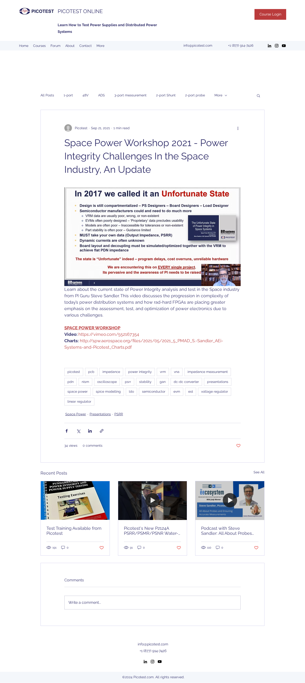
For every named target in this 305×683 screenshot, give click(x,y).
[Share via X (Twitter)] (78, 431)
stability (145, 382)
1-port (68, 95)
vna (176, 372)
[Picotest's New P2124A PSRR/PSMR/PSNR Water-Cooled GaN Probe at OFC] (152, 500)
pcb (91, 372)
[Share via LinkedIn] (90, 431)
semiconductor (153, 391)
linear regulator (79, 401)
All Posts (47, 95)
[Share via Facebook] (66, 431)
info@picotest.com (197, 45)
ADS (101, 95)
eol (190, 391)
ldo (131, 391)
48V (85, 95)
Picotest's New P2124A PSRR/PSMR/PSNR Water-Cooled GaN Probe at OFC (151, 531)
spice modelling (108, 391)
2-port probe (195, 95)
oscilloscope (107, 382)
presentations (217, 382)
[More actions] (238, 128)
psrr (128, 382)
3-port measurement (130, 95)
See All (259, 472)
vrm (163, 372)
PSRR (118, 414)
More (218, 95)
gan (163, 382)
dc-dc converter (186, 382)
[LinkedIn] (269, 45)
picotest (73, 372)
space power (77, 391)
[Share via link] (101, 431)
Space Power (75, 414)
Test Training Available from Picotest (74, 531)
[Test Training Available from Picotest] (75, 500)
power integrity (140, 372)
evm (176, 391)
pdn (70, 382)
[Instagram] (276, 45)
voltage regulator (214, 391)
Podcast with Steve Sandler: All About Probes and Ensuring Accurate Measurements (226, 531)
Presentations (100, 414)
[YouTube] (283, 45)
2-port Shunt (166, 95)
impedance (111, 372)
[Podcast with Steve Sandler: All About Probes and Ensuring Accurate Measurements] (229, 500)
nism (85, 382)
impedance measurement (208, 372)
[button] (258, 95)
